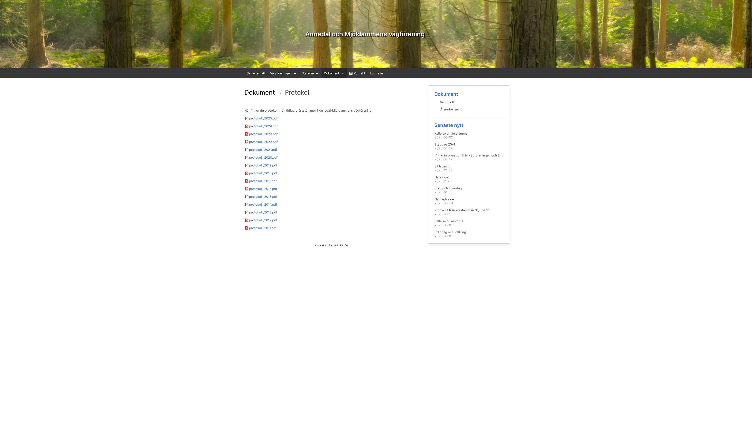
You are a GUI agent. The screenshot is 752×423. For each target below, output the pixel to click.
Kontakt (359, 73)
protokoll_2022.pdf (263, 142)
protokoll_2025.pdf (263, 118)
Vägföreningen (281, 73)
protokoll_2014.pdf (263, 204)
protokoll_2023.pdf (263, 134)
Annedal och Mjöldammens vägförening (365, 34)
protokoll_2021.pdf (263, 150)
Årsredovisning (451, 109)
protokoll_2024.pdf (263, 126)
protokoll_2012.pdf (263, 220)
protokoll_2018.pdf (263, 173)
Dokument (331, 73)
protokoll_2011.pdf (263, 228)
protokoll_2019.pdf (263, 165)
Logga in (376, 73)
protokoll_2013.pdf (263, 212)
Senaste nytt (256, 73)
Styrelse (308, 73)
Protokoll (447, 102)
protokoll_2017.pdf (263, 181)
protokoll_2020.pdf (263, 157)
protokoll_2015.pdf (263, 197)
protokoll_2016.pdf (263, 189)
